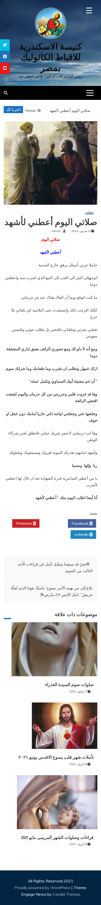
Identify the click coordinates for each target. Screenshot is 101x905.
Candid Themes (66, 894)
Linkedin (82, 534)
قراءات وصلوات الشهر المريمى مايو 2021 (57, 837)
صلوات (89, 212)
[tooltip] (5, 45)
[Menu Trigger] (89, 10)
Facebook (81, 523)
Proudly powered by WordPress (42, 887)
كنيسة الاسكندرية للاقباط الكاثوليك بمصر (50, 57)
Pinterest (24, 523)
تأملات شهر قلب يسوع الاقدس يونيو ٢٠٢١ (56, 757)
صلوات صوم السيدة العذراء (69, 684)
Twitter (52, 523)
